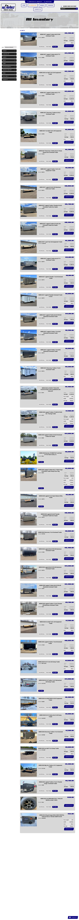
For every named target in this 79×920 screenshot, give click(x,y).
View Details (69, 45)
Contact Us (38, 9)
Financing (50, 5)
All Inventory (32, 5)
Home (23, 5)
